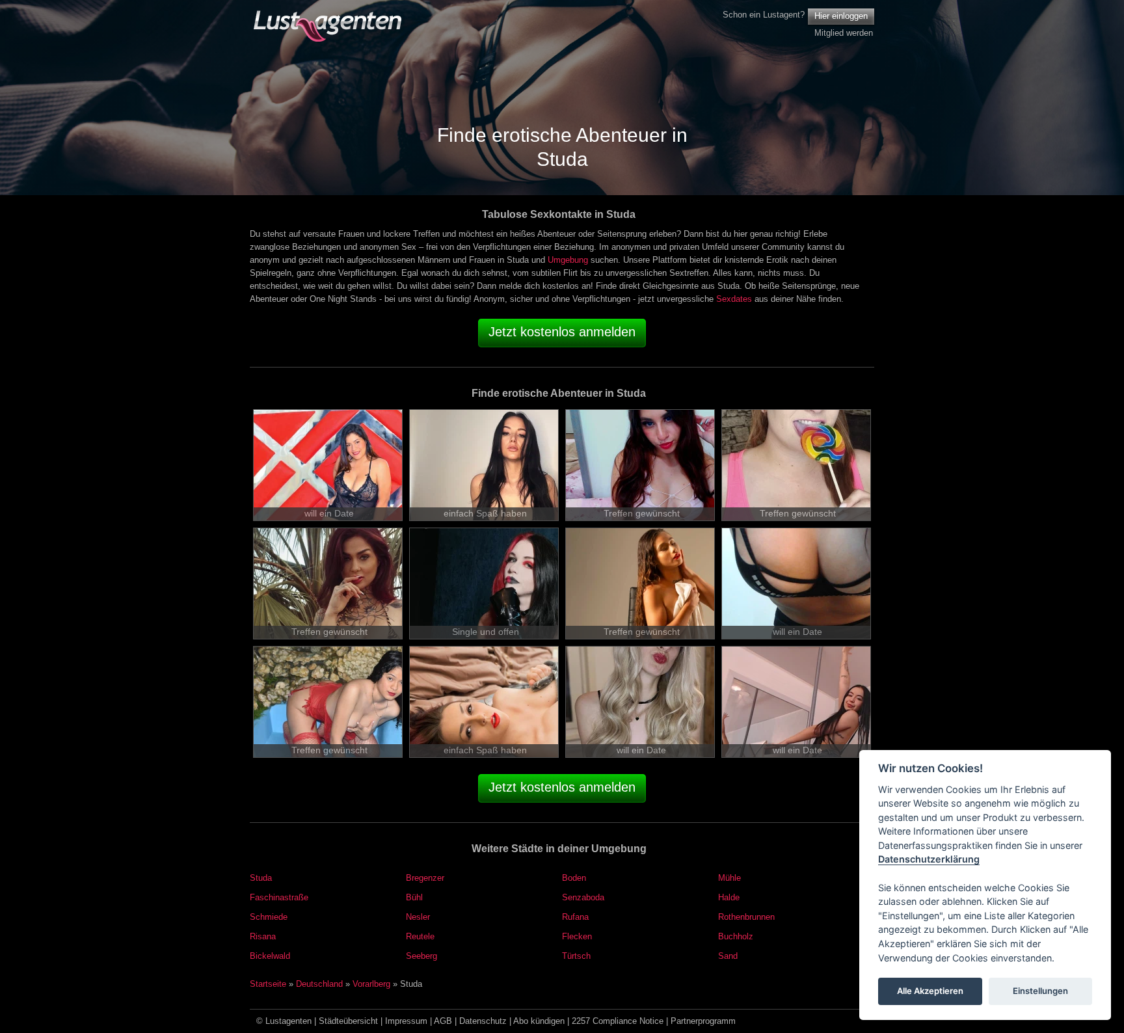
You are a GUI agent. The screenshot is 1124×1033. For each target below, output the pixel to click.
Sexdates (734, 299)
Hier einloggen (841, 16)
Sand (728, 956)
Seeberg (421, 956)
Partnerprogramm (703, 1021)
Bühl (414, 897)
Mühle (729, 878)
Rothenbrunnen (746, 917)
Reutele (420, 936)
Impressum (406, 1021)
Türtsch (576, 956)
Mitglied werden (843, 33)
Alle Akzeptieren (930, 991)
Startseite (268, 984)
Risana (263, 936)
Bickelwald (270, 956)
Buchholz (735, 936)
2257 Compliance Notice (617, 1021)
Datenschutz (483, 1021)
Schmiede (269, 917)
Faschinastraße (279, 897)
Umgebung (568, 260)
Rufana (575, 917)
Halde (729, 897)
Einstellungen (1040, 991)
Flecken (577, 936)
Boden (574, 878)
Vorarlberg (371, 984)
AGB (443, 1021)
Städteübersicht (348, 1021)
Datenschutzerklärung (929, 859)
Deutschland (319, 984)
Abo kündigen (539, 1021)
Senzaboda (583, 897)
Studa (261, 878)
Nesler (418, 917)
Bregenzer (425, 878)
